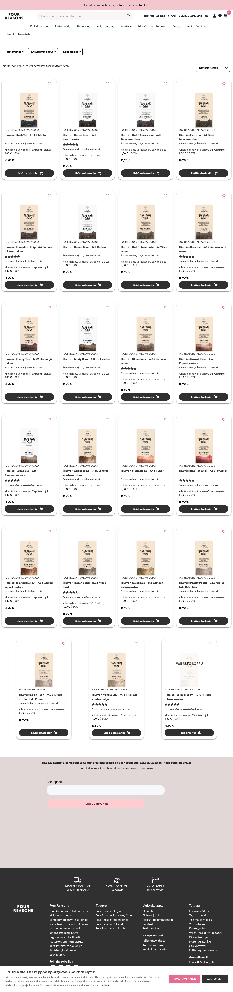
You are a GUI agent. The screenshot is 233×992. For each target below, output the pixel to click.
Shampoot (83, 26)
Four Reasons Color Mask (111, 924)
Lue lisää (104, 985)
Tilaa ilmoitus (187, 733)
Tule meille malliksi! (201, 919)
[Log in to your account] (214, 15)
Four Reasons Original (109, 911)
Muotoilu (126, 26)
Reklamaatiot (151, 928)
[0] (225, 15)
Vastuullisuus (197, 924)
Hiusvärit (143, 26)
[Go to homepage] (14, 16)
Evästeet (148, 924)
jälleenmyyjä (155, 890)
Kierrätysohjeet (198, 928)
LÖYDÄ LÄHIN (155, 885)
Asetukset (215, 979)
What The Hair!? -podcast (205, 933)
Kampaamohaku (153, 945)
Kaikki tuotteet (39, 26)
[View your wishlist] (220, 16)
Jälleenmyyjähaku (154, 940)
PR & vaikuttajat (199, 937)
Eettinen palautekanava (204, 950)
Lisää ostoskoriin (26, 173)
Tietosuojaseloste (153, 915)
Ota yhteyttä (197, 946)
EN (206, 16)
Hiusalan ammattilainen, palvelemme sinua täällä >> (116, 5)
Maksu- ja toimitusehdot (158, 919)
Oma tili (148, 911)
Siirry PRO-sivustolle (201, 962)
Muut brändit (194, 26)
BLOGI (172, 16)
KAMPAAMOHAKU (190, 16)
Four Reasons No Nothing (111, 928)
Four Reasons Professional (112, 919)
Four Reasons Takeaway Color (114, 915)
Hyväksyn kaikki (185, 979)
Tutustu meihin (198, 915)
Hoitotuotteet (105, 26)
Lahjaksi (161, 26)
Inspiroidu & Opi (199, 911)
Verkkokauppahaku (155, 949)
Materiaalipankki (200, 941)
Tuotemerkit (62, 26)
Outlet (176, 26)
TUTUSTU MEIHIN (154, 16)
